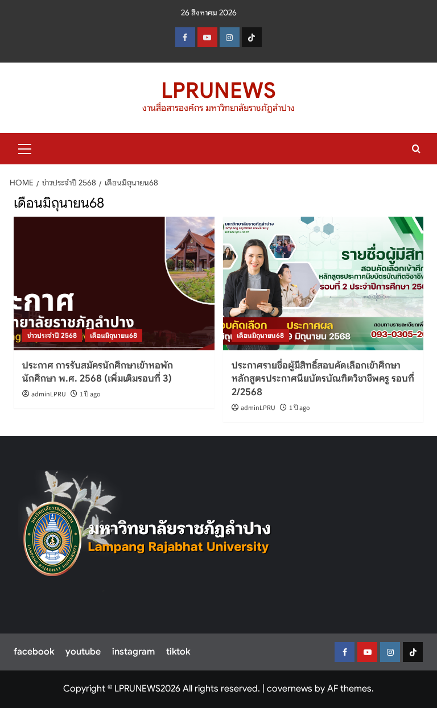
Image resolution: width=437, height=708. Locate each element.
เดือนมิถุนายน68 (113, 335)
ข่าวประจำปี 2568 (52, 335)
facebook (34, 651)
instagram (133, 651)
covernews (289, 688)
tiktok (178, 651)
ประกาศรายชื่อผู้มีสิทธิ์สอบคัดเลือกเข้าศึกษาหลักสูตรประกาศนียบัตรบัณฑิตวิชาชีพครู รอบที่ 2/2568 (323, 379)
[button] (25, 147)
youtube (83, 651)
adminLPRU (48, 394)
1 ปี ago (90, 394)
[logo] (147, 531)
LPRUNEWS (218, 90)
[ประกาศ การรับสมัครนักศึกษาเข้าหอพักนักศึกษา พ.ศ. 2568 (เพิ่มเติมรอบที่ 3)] (114, 283)
